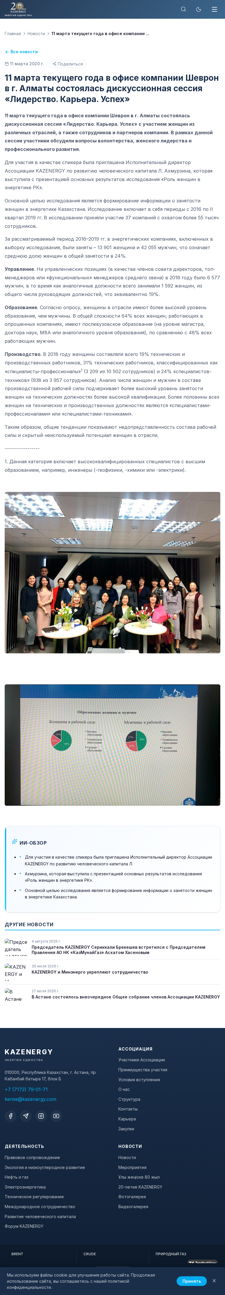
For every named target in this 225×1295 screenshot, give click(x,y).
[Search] (183, 9)
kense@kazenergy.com (30, 1099)
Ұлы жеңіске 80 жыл (139, 1177)
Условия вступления (139, 1079)
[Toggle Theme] (198, 9)
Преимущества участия (142, 1069)
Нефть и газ (16, 1177)
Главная (13, 33)
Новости (36, 33)
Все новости (24, 51)
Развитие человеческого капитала (40, 1216)
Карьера (127, 1118)
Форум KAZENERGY (24, 1226)
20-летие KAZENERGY (140, 1186)
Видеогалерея (133, 1206)
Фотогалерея (132, 1196)
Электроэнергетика (25, 1186)
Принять (192, 1281)
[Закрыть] (214, 1281)
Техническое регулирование (34, 1196)
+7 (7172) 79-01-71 (26, 1089)
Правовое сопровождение (32, 1157)
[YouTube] (56, 1116)
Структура (129, 1099)
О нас (124, 1089)
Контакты (128, 1108)
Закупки (126, 1128)
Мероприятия (132, 1167)
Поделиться (70, 63)
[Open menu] (214, 9)
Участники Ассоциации (141, 1059)
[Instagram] (41, 1116)
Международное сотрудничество (40, 1206)
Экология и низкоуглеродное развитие (45, 1167)
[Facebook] (10, 1116)
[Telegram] (26, 1116)
